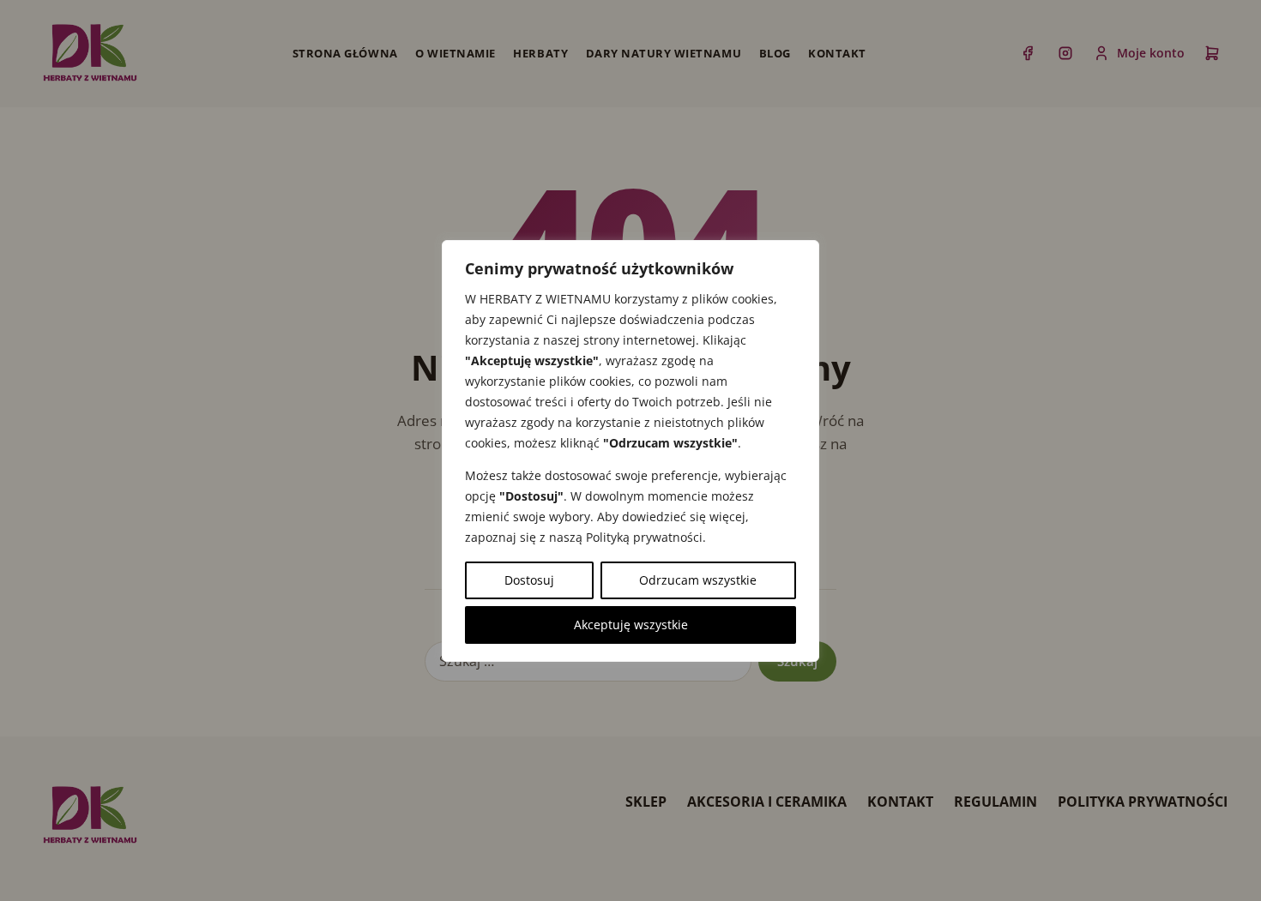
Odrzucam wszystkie (698, 580)
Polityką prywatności (644, 537)
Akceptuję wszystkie (631, 624)
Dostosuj (529, 580)
